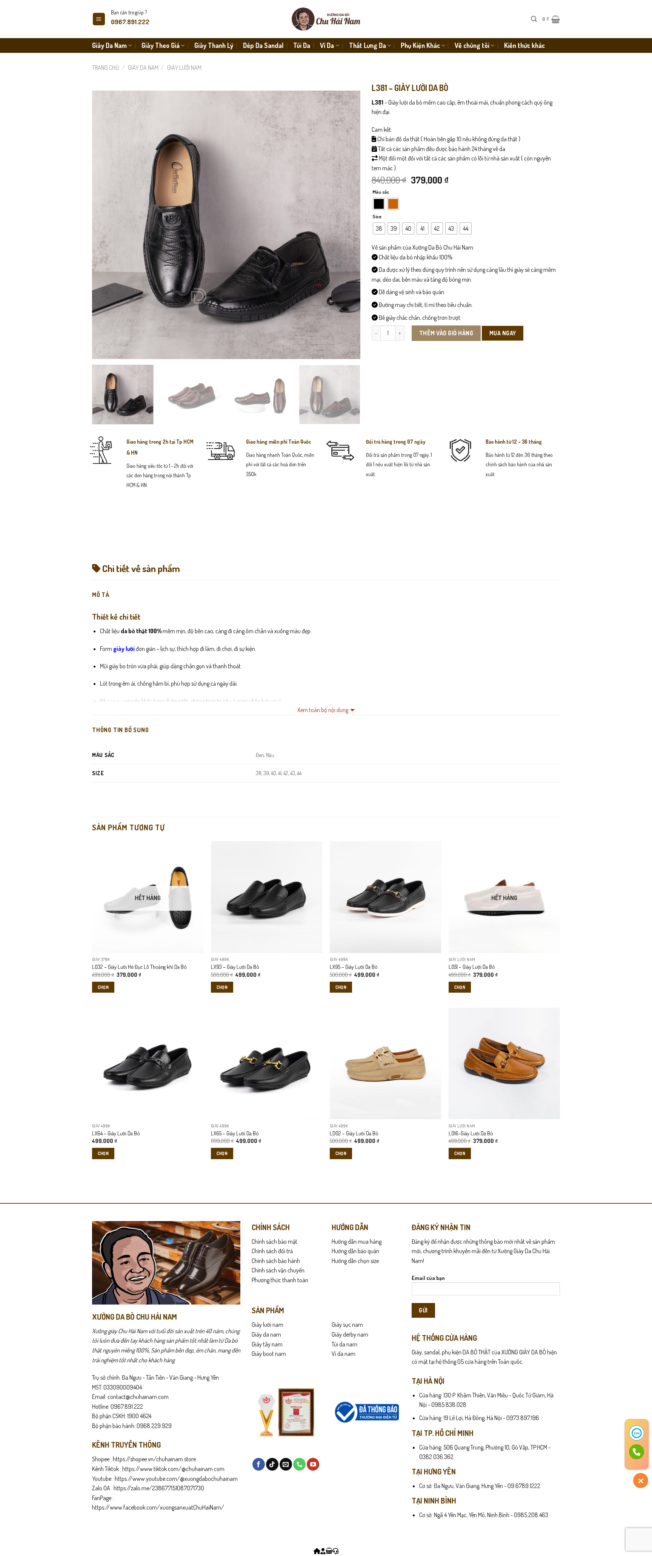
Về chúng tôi (472, 45)
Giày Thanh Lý (213, 45)
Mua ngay (502, 333)
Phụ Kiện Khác (420, 45)
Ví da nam (343, 1353)
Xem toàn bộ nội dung (322, 710)
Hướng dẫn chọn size (355, 1261)
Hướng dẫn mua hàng (356, 1241)
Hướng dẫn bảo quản (355, 1251)
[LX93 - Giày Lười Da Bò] (266, 897)
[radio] (378, 204)
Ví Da (327, 45)
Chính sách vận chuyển (278, 1270)
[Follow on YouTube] (313, 1464)
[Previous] (107, 224)
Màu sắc (380, 192)
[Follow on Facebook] (258, 1464)
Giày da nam (266, 1334)
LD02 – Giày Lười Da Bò (354, 1133)
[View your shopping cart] (329, 1551)
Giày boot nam (269, 1353)
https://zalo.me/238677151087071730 (159, 1488)
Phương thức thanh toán (280, 1280)
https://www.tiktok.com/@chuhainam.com (173, 1469)
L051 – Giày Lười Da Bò (472, 966)
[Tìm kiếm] (534, 19)
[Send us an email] (286, 1464)
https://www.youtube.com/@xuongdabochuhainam (176, 1478)
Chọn (103, 987)
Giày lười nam (267, 1324)
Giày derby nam (350, 1334)
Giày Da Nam (109, 45)
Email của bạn (428, 1277)
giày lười (124, 648)
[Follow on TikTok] (272, 1464)
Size (376, 216)
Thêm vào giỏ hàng (446, 333)
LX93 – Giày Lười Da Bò (235, 966)
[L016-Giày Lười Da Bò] (504, 1063)
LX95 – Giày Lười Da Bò (354, 966)
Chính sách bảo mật (274, 1241)
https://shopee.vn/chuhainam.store (154, 1459)
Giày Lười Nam (184, 67)
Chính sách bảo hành (276, 1261)
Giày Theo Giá (160, 45)
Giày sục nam (347, 1324)
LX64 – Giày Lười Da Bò (116, 1133)
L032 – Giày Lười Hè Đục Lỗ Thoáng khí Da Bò (139, 966)
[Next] (345, 224)
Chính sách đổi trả (272, 1251)
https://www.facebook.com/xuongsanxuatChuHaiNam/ (158, 1507)
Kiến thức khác (524, 45)
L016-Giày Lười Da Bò (471, 1133)
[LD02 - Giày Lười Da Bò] (385, 1063)
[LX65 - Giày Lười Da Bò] (266, 1063)
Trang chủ (105, 67)
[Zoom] (102, 349)
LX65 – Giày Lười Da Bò (235, 1133)
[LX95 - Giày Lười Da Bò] (385, 897)
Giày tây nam (267, 1344)
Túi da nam (344, 1344)
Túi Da (301, 45)
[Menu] (99, 19)
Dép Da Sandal (263, 45)
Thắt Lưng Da (367, 45)
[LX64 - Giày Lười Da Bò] (147, 1063)
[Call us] (299, 1464)
